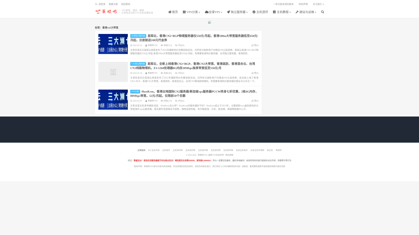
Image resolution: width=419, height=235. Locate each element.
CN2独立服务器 (138, 64)
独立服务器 (238, 12)
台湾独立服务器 (138, 36)
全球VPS (214, 12)
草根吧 (279, 150)
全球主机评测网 (257, 150)
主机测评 (261, 12)
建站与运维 (306, 12)
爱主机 (270, 150)
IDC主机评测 (153, 150)
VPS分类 (192, 12)
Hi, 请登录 (100, 4)
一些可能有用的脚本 (283, 4)
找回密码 (125, 4)
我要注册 (113, 4)
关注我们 (317, 4)
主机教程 (282, 12)
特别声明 (303, 4)
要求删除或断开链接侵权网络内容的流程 (267, 166)
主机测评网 (178, 150)
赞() (256, 45)
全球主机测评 (242, 150)
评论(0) (181, 45)
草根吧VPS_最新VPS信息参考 (106, 11)
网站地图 (229, 155)
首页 (174, 12)
